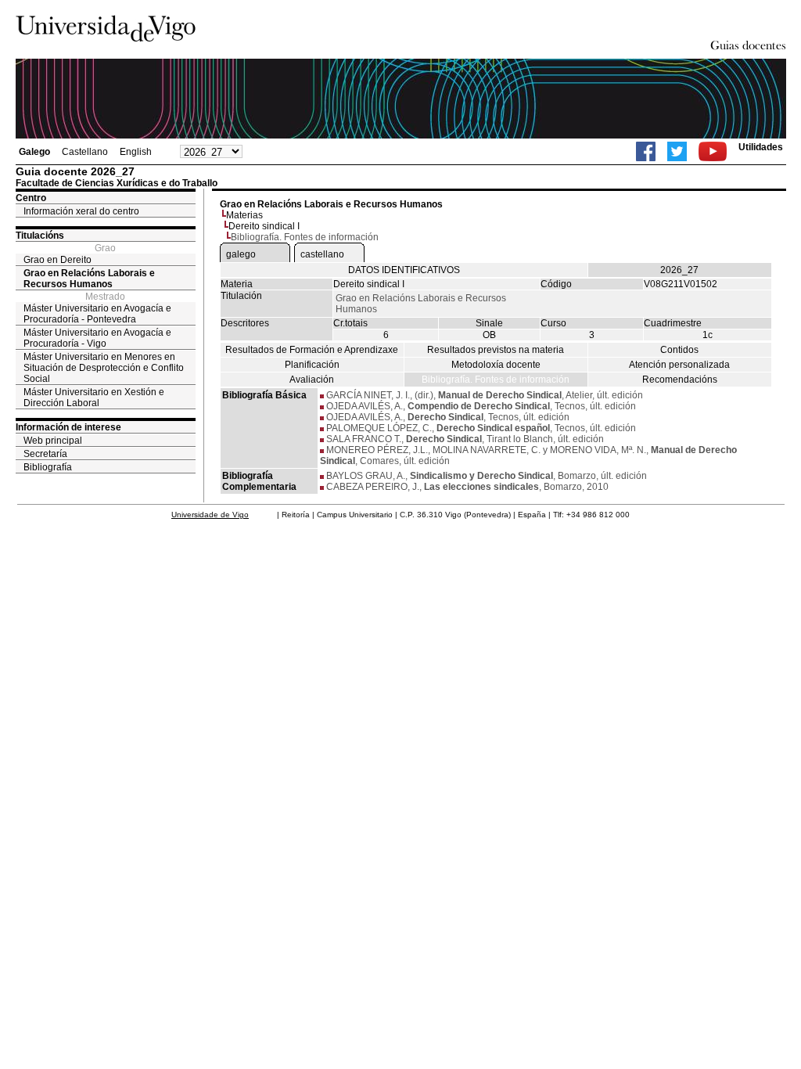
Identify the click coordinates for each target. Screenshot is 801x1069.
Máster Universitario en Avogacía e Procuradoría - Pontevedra (97, 314)
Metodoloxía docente (496, 364)
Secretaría (45, 453)
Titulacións (40, 235)
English (136, 151)
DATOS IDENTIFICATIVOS (404, 270)
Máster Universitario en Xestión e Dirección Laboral (93, 398)
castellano (322, 254)
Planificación (312, 364)
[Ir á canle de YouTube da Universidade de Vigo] (713, 151)
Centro (31, 198)
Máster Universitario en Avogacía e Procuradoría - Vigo (97, 338)
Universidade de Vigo (210, 514)
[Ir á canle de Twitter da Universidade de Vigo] (677, 151)
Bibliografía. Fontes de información (495, 379)
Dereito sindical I (264, 226)
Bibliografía (47, 467)
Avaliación (311, 379)
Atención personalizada (679, 364)
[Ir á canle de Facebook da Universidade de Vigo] (646, 151)
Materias (244, 215)
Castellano (85, 151)
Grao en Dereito (57, 259)
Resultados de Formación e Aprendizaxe (311, 349)
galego (241, 254)
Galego (34, 151)
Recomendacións (679, 379)
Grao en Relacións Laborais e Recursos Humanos (89, 279)
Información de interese (68, 427)
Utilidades (760, 147)
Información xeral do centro (81, 211)
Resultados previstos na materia (495, 349)
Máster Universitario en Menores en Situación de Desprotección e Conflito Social (103, 367)
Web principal (52, 440)
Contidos (679, 349)
